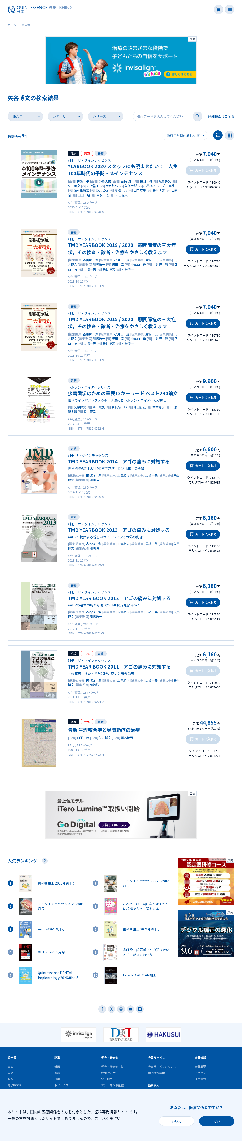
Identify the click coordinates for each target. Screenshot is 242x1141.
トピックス (61, 1085)
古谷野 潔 (90, 260)
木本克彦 (158, 407)
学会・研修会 (109, 1058)
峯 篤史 (99, 407)
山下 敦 (83, 737)
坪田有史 (140, 407)
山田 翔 (84, 195)
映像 (10, 1079)
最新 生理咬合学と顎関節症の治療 (104, 729)
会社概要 (200, 1067)
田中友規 (140, 190)
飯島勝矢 (165, 181)
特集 (57, 1079)
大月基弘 (112, 186)
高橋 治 (121, 190)
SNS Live (106, 1079)
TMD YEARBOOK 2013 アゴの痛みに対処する (119, 529)
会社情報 (200, 1058)
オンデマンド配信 (112, 1085)
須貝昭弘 (102, 190)
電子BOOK (14, 1085)
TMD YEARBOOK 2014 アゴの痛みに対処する (119, 461)
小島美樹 (105, 181)
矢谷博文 (158, 190)
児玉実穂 (168, 186)
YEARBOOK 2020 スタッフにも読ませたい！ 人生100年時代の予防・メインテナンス (123, 170)
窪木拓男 (127, 737)
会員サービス (156, 1058)
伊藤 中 (83, 181)
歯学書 (12, 1058)
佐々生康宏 (81, 190)
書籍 (101, 153)
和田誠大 (121, 195)
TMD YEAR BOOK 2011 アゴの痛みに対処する (119, 666)
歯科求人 (153, 1085)
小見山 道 (122, 260)
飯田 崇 (118, 264)
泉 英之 (74, 186)
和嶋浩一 (99, 264)
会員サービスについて (162, 1067)
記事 (57, 1058)
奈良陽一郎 (119, 407)
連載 (57, 1073)
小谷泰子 (149, 186)
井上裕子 (93, 186)
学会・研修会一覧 (112, 1067)
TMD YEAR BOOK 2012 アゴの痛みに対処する (119, 598)
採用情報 (200, 1079)
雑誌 (10, 1073)
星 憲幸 (90, 411)
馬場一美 (151, 260)
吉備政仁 (127, 181)
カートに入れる (206, 249)
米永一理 (102, 195)
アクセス (200, 1073)
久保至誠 (131, 186)
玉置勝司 (123, 475)
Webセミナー (109, 1073)
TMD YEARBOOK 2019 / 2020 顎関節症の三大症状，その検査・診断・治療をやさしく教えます (122, 249)
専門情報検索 (156, 1073)
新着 (57, 1067)
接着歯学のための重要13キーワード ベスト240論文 (123, 393)
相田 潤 (146, 181)
